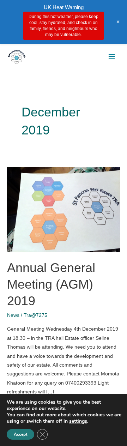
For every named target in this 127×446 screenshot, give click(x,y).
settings (78, 421)
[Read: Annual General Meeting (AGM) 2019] (63, 209)
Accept (20, 434)
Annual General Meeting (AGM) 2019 (51, 284)
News (13, 315)
